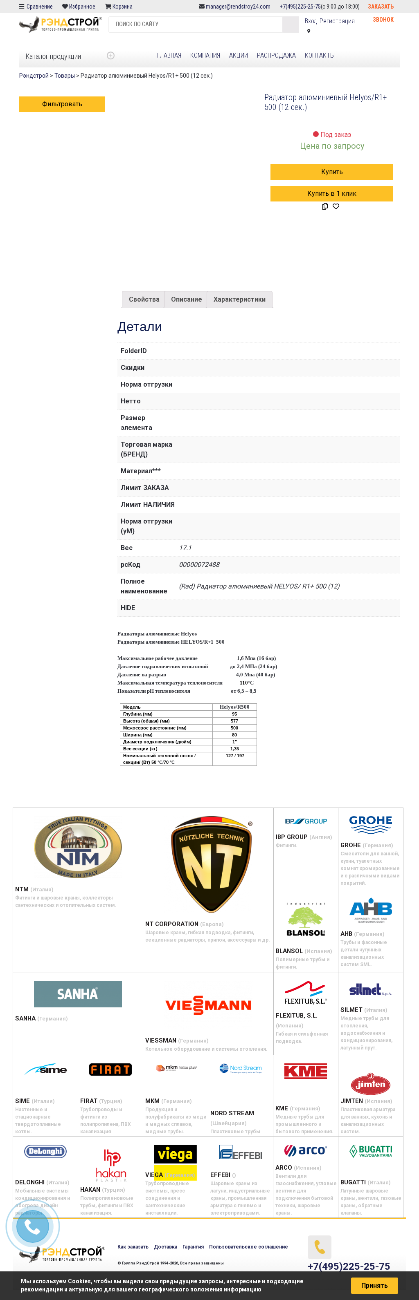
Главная (169, 55)
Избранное (82, 6)
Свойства (144, 299)
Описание (186, 299)
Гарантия (193, 1247)
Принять (374, 1285)
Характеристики (240, 299)
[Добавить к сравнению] (325, 206)
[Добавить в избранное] (336, 206)
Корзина (123, 6)
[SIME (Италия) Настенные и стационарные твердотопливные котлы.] (45, 1069)
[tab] (144, 299)
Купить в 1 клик (331, 193)
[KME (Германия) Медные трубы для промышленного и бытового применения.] (305, 1071)
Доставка (165, 1247)
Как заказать (133, 1247)
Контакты (320, 55)
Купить (332, 172)
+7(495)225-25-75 (300, 6)
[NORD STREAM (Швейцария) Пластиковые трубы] (240, 1068)
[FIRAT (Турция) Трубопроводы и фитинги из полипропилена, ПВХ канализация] (110, 1069)
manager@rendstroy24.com (238, 6)
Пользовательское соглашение (248, 1247)
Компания (205, 55)
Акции (238, 55)
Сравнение (39, 6)
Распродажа (276, 55)
